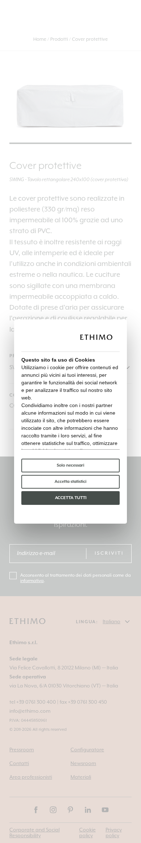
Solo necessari (70, 465)
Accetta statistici (70, 481)
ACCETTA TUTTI (70, 497)
